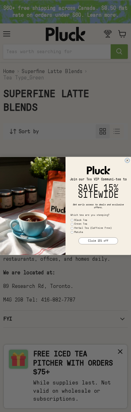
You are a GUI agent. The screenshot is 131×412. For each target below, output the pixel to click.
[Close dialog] (127, 160)
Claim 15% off (98, 241)
